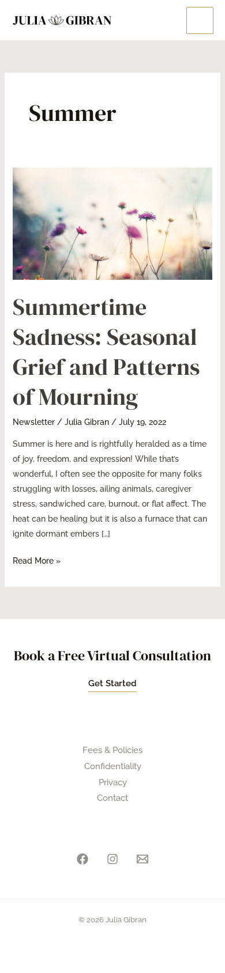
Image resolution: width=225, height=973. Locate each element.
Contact (112, 798)
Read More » (37, 559)
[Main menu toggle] (199, 20)
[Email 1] (142, 859)
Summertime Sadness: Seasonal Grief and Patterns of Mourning (106, 351)
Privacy (113, 782)
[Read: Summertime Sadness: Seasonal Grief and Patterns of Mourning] (113, 222)
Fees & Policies (112, 750)
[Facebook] (82, 859)
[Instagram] (112, 859)
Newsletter (34, 422)
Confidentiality (112, 766)
